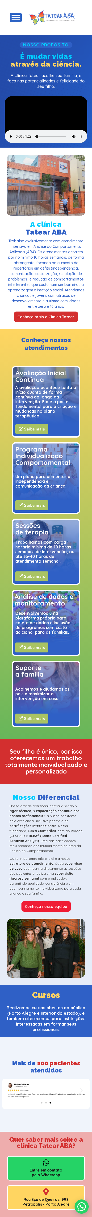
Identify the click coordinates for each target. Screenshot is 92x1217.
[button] (10, 1090)
